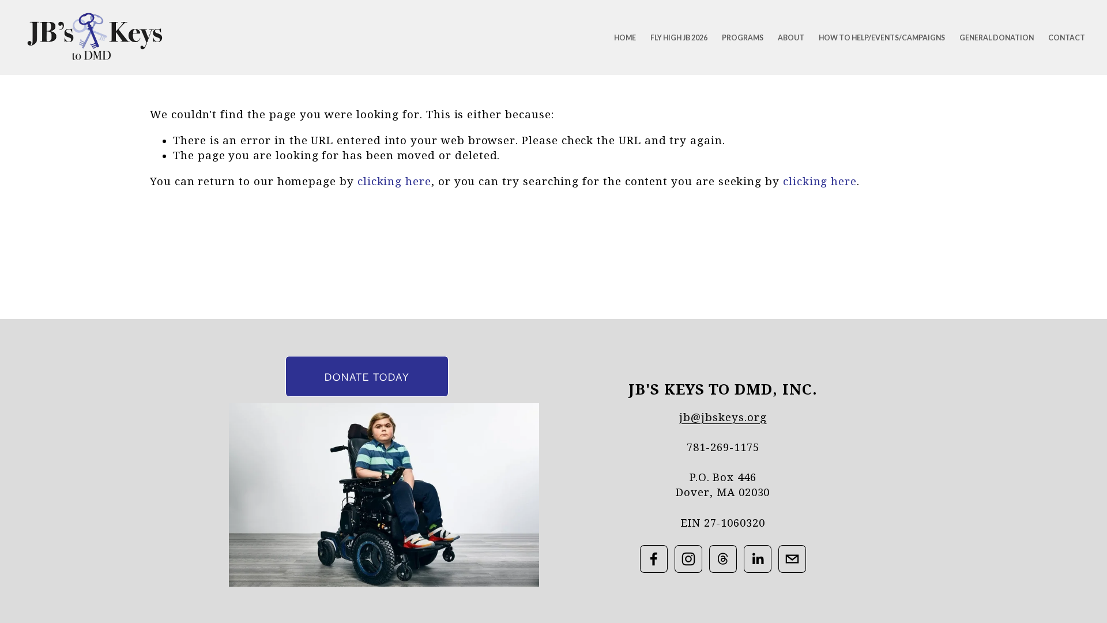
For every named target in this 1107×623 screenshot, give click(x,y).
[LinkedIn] (757, 559)
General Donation (996, 37)
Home (625, 37)
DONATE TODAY (367, 376)
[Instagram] (688, 559)
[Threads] (723, 559)
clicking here (394, 181)
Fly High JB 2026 (678, 37)
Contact (1066, 37)
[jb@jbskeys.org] (792, 559)
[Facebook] (654, 559)
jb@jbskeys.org (722, 417)
